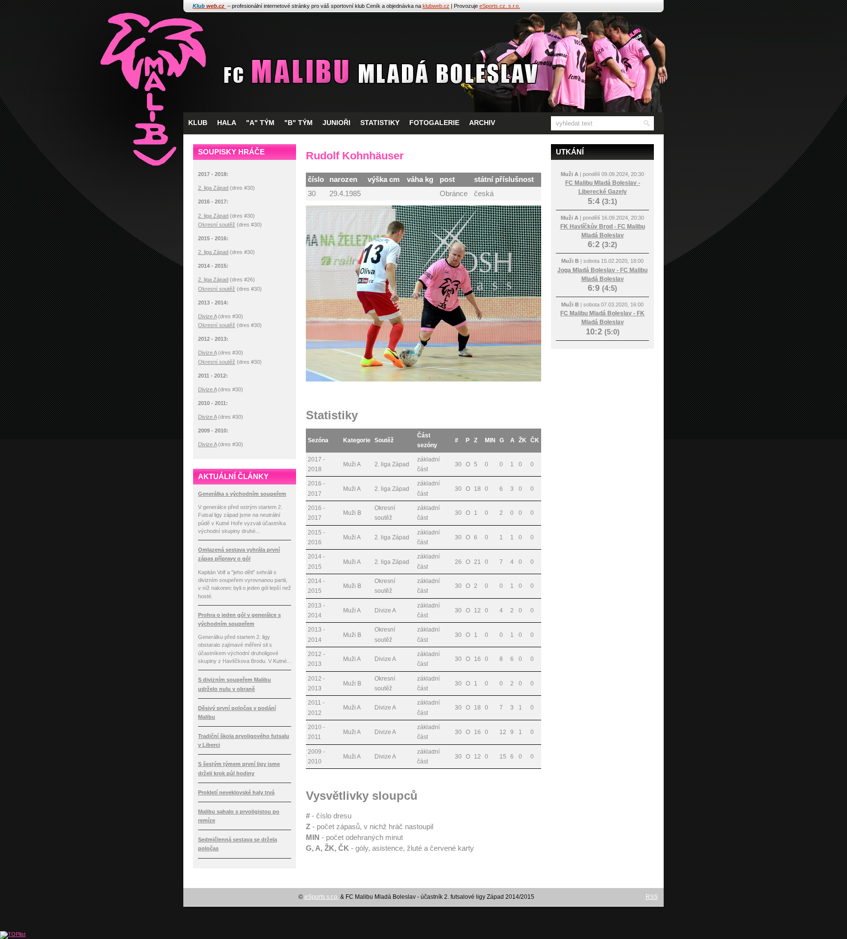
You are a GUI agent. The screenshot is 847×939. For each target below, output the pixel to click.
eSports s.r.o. (321, 896)
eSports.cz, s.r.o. (499, 6)
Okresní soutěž (216, 225)
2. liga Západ (213, 188)
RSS (652, 896)
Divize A (207, 316)
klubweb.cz (436, 6)
